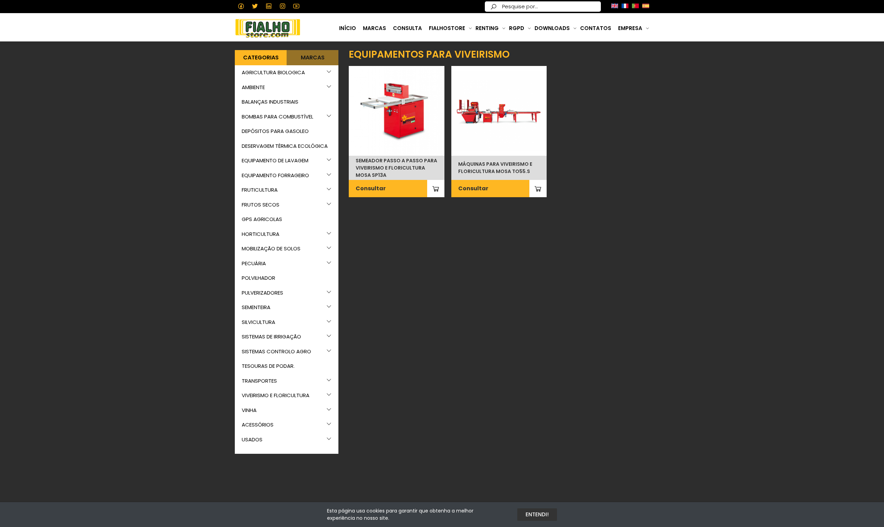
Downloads (552, 28)
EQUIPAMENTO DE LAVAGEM (275, 160)
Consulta (407, 28)
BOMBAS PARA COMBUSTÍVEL (277, 116)
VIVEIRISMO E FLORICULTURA (275, 395)
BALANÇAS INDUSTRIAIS (270, 101)
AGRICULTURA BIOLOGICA (273, 72)
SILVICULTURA (258, 322)
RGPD (516, 28)
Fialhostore (447, 28)
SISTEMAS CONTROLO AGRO (276, 351)
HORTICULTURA (260, 234)
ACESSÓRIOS (257, 424)
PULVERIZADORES (262, 292)
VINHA (249, 410)
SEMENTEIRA (256, 307)
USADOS (252, 439)
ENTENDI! (537, 514)
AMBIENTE (253, 87)
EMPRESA (630, 28)
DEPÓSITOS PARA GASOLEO (275, 131)
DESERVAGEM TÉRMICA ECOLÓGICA (285, 146)
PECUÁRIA (254, 263)
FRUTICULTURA (260, 189)
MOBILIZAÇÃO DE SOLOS (271, 248)
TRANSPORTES (259, 380)
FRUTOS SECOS (260, 204)
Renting (487, 28)
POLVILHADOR (258, 277)
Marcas (374, 28)
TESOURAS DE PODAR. (268, 366)
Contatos (595, 28)
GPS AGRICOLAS (262, 219)
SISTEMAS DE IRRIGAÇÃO (271, 336)
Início (347, 28)
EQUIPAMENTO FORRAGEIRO (275, 175)
